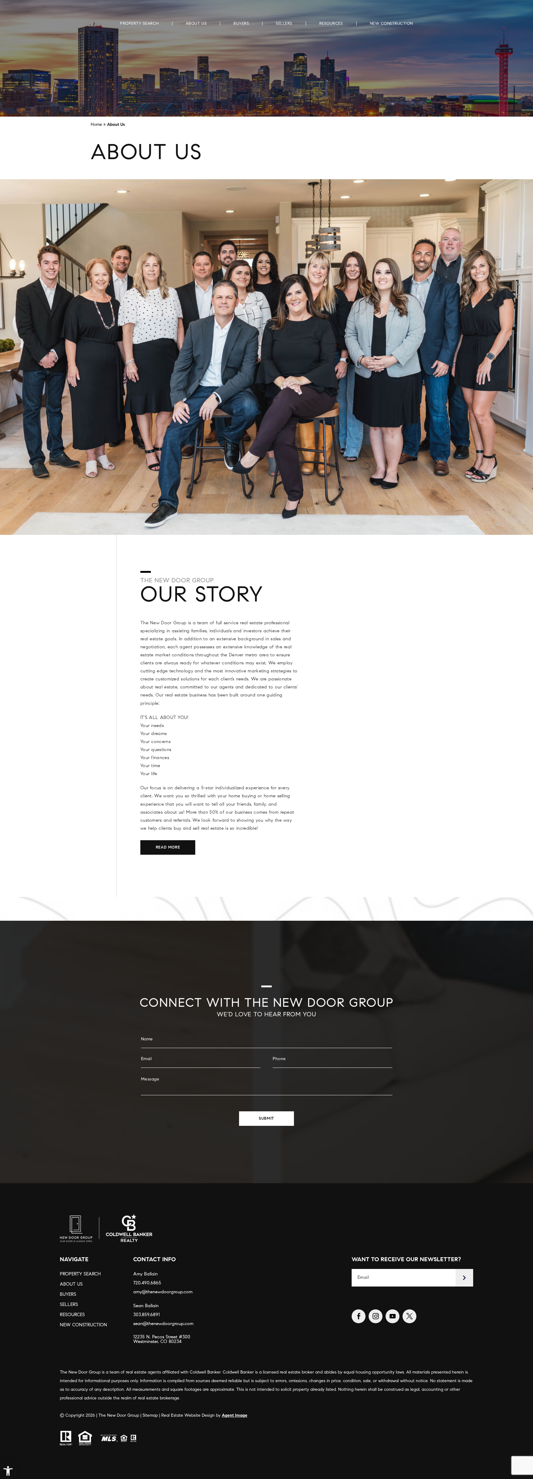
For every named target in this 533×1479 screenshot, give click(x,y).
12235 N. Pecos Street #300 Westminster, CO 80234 (161, 1339)
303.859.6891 (146, 1315)
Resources (331, 24)
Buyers (241, 24)
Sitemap (150, 1416)
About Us (196, 24)
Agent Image (234, 1416)
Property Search (139, 24)
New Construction (391, 24)
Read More (168, 847)
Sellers (284, 24)
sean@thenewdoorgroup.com (163, 1324)
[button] (8, 1471)
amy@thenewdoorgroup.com (162, 1292)
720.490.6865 (147, 1283)
